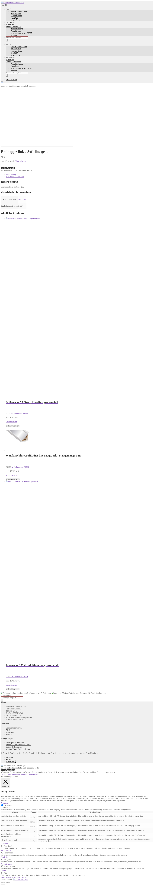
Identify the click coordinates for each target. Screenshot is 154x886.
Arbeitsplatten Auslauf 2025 (21, 33)
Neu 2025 (14, 18)
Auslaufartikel (16, 20)
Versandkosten (20, 161)
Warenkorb (10, 24)
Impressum (10, 732)
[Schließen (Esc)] (9, 882)
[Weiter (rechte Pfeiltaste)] (4, 884)
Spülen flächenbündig (14, 747)
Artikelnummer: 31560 (43, 461)
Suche (8, 759)
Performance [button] (6, 850)
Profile (29, 170)
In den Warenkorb (8, 168)
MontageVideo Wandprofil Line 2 (19, 749)
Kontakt (9, 734)
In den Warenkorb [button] (12, 426)
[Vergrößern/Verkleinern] (2, 882)
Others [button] (3, 871)
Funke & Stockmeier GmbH (13, 753)
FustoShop (10, 9)
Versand (14, 35)
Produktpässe (16, 31)
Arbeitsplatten (16, 14)
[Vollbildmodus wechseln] (4, 882)
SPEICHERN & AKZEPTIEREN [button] (14, 877)
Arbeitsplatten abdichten (15, 743)
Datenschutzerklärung (14, 728)
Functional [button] (5, 844)
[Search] (7, 40)
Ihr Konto (9, 757)
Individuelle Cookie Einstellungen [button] (14, 774)
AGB (8, 730)
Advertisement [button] (6, 864)
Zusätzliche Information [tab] (15, 177)
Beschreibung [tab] (11, 174)
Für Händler (10, 22)
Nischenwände (16, 16)
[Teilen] (7, 882)
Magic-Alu (22, 199)
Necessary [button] (5, 803)
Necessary (8, 805)
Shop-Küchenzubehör (19, 11)
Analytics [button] (4, 857)
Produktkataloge (17, 29)
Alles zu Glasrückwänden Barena (18, 745)
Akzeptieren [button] (33, 774)
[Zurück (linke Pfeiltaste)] (2, 884)
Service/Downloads (13, 27)
